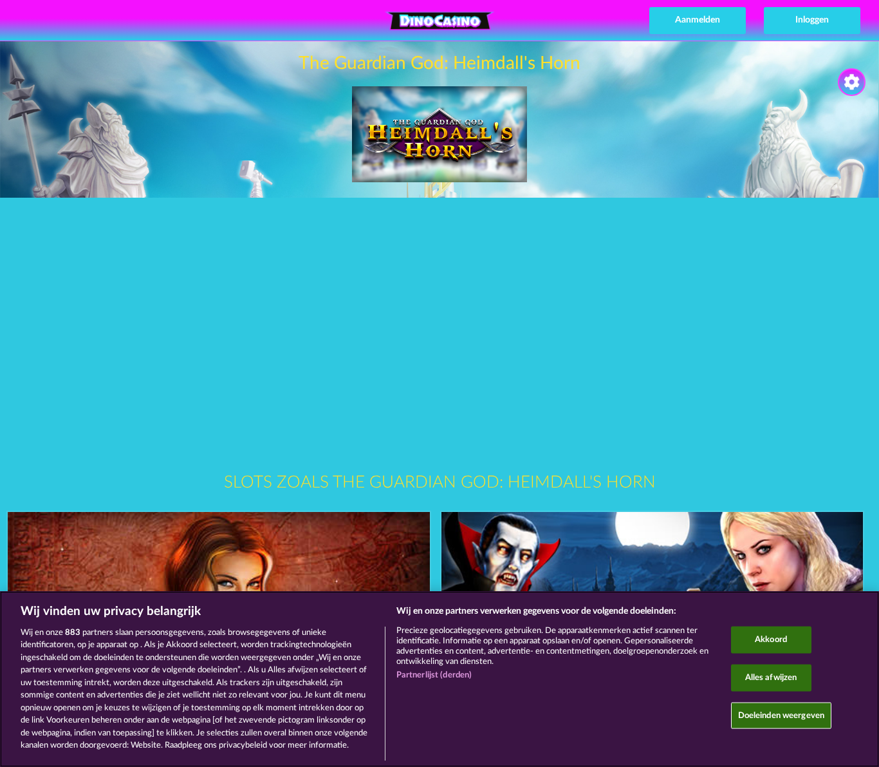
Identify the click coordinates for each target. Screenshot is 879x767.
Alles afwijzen (771, 678)
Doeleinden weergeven (781, 715)
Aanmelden (697, 19)
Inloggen (812, 19)
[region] (439, 679)
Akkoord (771, 640)
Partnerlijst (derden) (434, 675)
